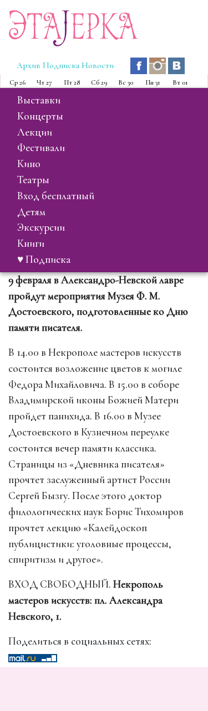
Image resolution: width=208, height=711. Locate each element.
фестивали (41, 147)
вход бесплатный (55, 196)
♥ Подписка (43, 259)
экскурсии (41, 227)
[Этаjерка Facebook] (139, 64)
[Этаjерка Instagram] (158, 64)
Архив (28, 65)
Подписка (61, 65)
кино (28, 163)
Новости (98, 65)
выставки (38, 100)
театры (33, 179)
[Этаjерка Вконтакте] (176, 64)
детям (31, 212)
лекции (34, 132)
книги (30, 243)
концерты (40, 116)
